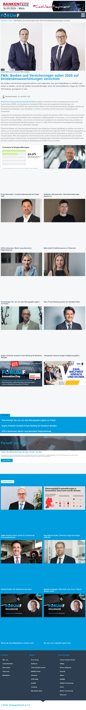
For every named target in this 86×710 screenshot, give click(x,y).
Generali (62, 672)
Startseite (4, 20)
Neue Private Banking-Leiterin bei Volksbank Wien (62, 302)
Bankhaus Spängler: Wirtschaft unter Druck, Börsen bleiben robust (62, 590)
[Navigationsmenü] (83, 15)
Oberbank (34, 675)
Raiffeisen (34, 664)
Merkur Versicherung (66, 691)
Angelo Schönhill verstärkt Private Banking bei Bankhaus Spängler (21, 357)
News (10, 20)
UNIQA (62, 664)
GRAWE (62, 679)
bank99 (33, 683)
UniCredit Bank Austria (38, 668)
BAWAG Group (35, 672)
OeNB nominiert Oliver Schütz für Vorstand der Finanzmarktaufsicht (18, 536)
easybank (34, 687)
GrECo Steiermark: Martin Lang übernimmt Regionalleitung (16, 249)
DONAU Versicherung (66, 683)
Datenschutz (6, 668)
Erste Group (35, 660)
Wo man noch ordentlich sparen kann (57, 643)
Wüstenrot (63, 695)
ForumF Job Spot (14, 443)
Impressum (6, 672)
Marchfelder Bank (36, 691)
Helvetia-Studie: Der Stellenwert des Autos (16, 589)
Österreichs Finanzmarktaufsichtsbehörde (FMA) (18, 102)
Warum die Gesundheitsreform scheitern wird (17, 643)
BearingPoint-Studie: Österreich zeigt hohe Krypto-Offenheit (62, 536)
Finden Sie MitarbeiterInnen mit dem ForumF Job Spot (21, 452)
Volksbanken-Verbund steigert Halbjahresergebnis (61, 356)
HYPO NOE (34, 679)
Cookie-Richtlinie (8, 664)
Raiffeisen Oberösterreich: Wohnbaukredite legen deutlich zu (61, 195)
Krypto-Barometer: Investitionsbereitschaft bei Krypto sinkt (20, 195)
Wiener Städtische (65, 668)
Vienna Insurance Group (67, 660)
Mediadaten (6, 675)
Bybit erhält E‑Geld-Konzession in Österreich (60, 248)
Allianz (62, 675)
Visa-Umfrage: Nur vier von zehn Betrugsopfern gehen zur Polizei (20, 303)
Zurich (62, 687)
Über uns (5, 660)
